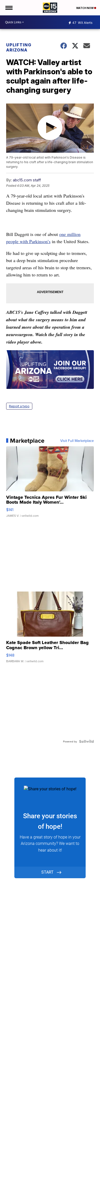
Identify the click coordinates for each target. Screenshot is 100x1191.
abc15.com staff (27, 180)
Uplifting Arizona (18, 47)
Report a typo (19, 406)
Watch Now (85, 7)
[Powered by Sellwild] (86, 741)
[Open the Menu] (8, 7)
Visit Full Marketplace (77, 440)
